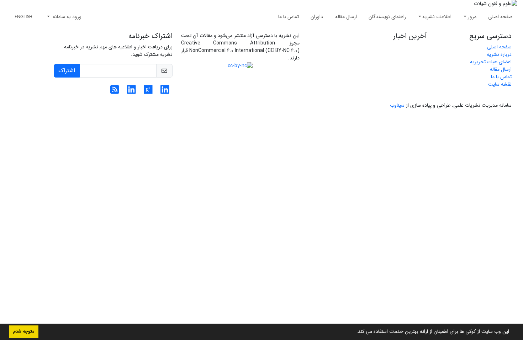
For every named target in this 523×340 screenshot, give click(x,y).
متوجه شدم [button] (23, 331)
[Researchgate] (148, 92)
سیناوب (397, 105)
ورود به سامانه (66, 17)
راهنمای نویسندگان (387, 17)
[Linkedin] (165, 92)
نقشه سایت (500, 84)
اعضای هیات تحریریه (491, 62)
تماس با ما (288, 17)
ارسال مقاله (346, 17)
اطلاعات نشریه (436, 17)
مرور (472, 17)
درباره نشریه (499, 54)
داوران (317, 17)
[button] (354, 332)
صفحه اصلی (500, 17)
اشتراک (66, 70)
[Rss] (114, 92)
